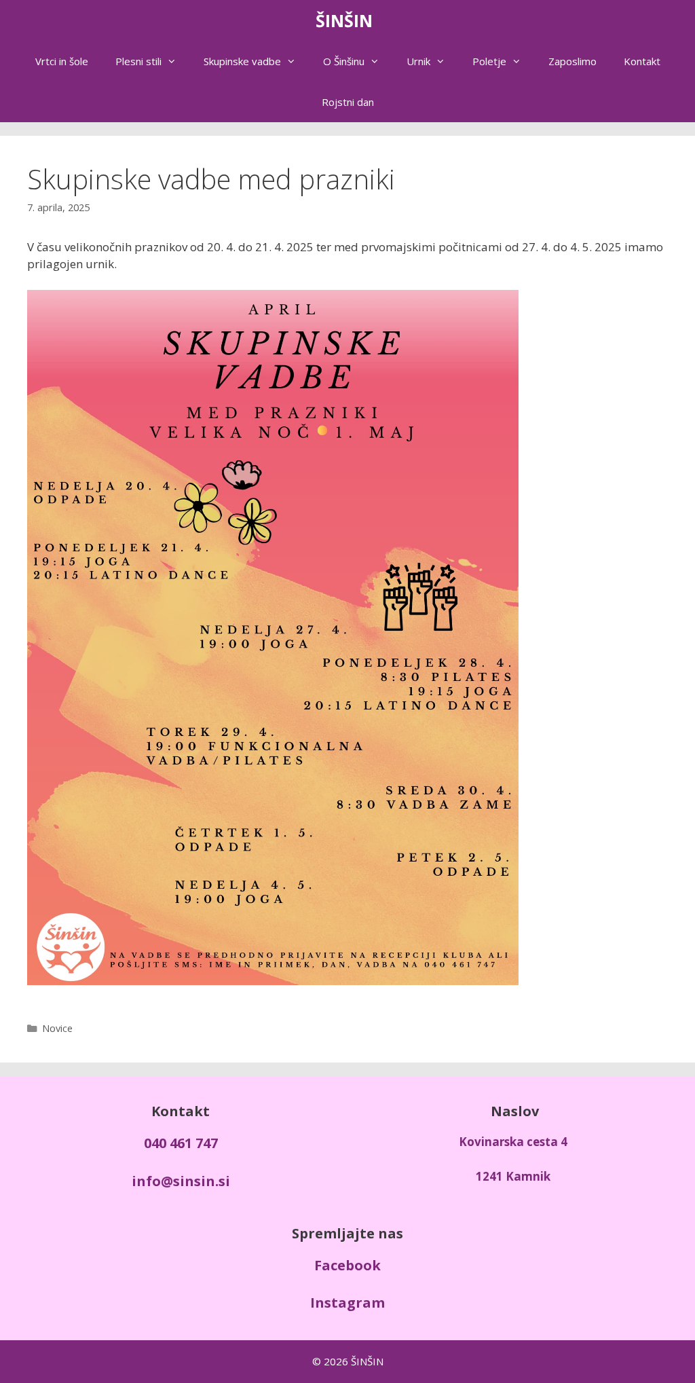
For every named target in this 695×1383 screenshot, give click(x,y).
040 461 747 (181, 1143)
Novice (57, 1028)
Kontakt (642, 61)
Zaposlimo (572, 61)
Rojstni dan (348, 102)
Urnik (418, 61)
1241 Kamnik (513, 1176)
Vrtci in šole (61, 61)
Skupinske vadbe (242, 61)
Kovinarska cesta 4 (513, 1141)
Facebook (347, 1265)
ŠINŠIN (344, 20)
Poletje (489, 61)
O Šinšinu (343, 61)
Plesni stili (138, 61)
